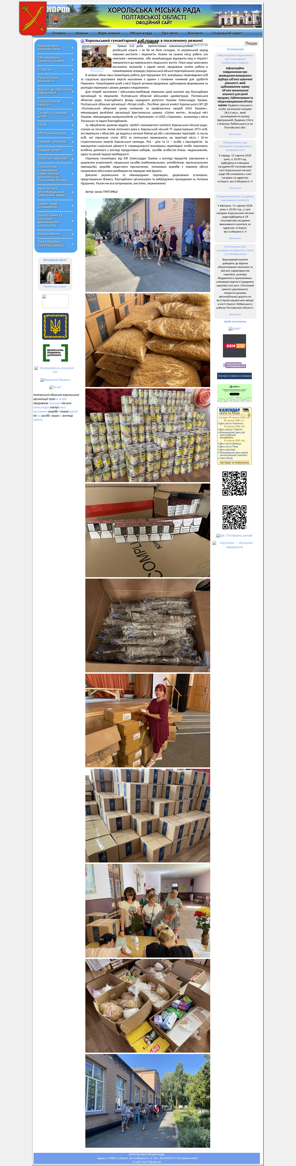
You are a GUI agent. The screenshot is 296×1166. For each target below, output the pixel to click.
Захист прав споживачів (47, 205)
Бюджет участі (50, 150)
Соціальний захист (228, 33)
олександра (41, 407)
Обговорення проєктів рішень (51, 59)
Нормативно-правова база (49, 47)
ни (60, 416)
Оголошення (235, 49)
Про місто (170, 33)
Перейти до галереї (55, 286)
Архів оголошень (235, 321)
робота (38, 420)
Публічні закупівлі (53, 159)
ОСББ (42, 125)
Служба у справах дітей (52, 114)
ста (38, 416)
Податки (45, 69)
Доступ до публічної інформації (55, 91)
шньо (61, 407)
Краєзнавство (49, 234)
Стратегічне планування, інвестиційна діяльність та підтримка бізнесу (53, 173)
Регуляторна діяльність (48, 79)
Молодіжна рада (52, 133)
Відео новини (109, 33)
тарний (73, 411)
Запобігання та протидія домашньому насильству (50, 220)
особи (63, 399)
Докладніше (235, 134)
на (56, 399)
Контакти (195, 33)
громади (55, 403)
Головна (59, 33)
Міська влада (141, 33)
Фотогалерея (147, 42)
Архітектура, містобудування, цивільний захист (52, 192)
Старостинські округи (49, 103)
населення (40, 411)
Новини (82, 33)
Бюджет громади (52, 142)
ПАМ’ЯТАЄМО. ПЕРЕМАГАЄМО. (51, 244)
